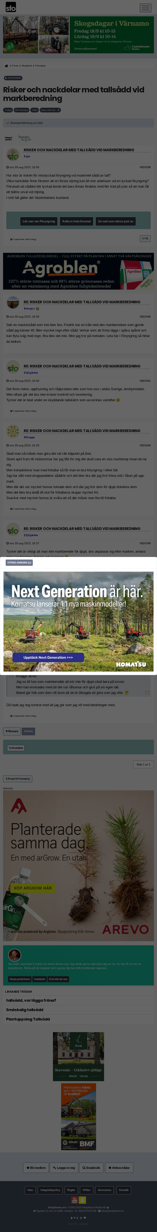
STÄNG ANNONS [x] (19, 562)
